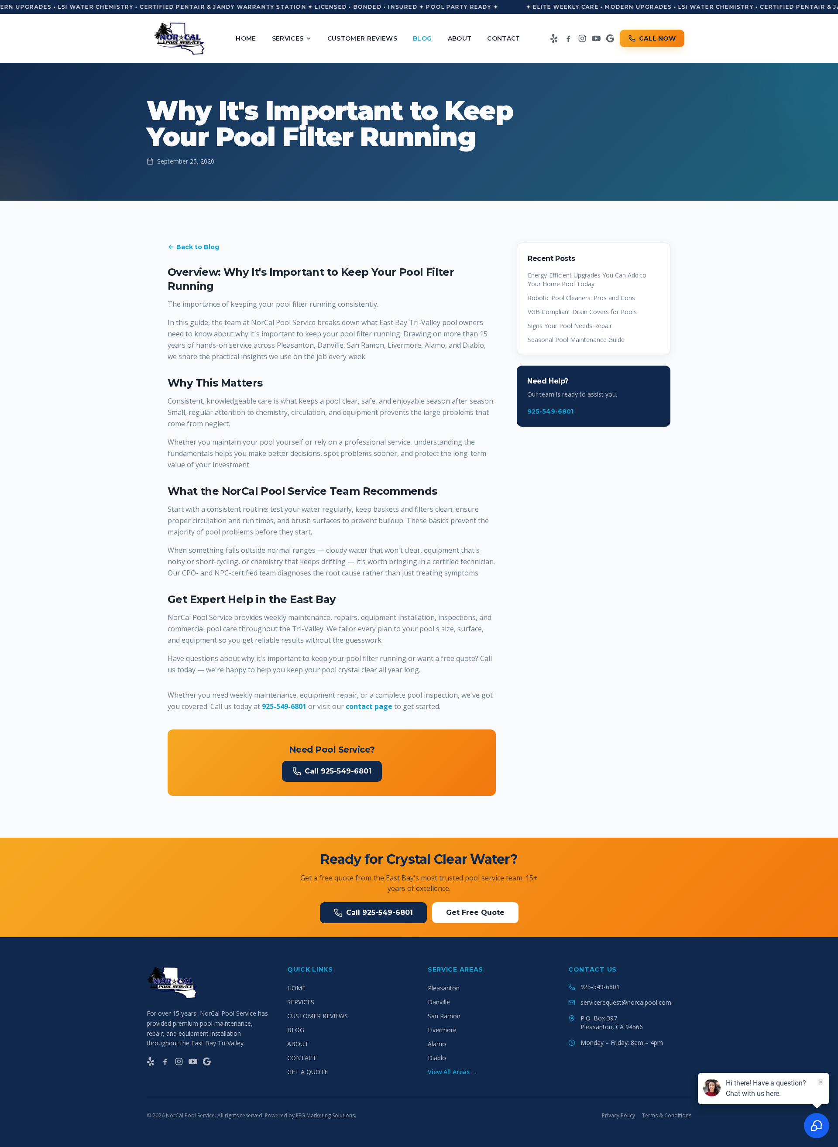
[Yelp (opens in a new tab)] (554, 38)
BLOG (422, 38)
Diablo (437, 1058)
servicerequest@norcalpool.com (625, 1002)
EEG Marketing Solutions (325, 1115)
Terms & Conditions (666, 1115)
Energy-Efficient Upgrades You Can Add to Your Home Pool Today (587, 279)
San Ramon (444, 1016)
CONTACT (503, 38)
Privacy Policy (618, 1115)
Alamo (437, 1044)
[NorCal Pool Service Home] (180, 38)
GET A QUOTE (307, 1072)
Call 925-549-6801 (338, 771)
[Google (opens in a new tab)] (610, 38)
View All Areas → (452, 1072)
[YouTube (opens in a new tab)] (596, 38)
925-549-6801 (284, 706)
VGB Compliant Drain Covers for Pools (582, 312)
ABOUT (460, 38)
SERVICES (288, 38)
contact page (369, 706)
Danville (439, 1002)
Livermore (442, 1030)
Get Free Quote (475, 912)
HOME (246, 38)
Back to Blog (197, 247)
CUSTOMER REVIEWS (362, 38)
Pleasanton (444, 988)
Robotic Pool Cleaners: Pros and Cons (581, 298)
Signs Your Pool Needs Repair (570, 326)
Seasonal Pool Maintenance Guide (576, 340)
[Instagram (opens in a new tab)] (582, 38)
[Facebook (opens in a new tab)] (568, 38)
